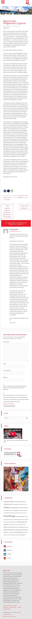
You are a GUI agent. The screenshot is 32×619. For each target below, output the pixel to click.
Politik (5, 532)
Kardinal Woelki (16, 524)
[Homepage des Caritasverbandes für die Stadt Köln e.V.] (13, 454)
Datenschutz (13, 607)
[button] (5, 191)
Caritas (26, 195)
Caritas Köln (8, 510)
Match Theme (6, 616)
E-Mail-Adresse (7, 370)
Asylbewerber (8, 504)
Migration (26, 527)
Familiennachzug (12, 512)
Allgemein (21, 195)
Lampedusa (21, 527)
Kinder (20, 524)
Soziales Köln (19, 532)
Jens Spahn (10, 524)
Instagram (9, 546)
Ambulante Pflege (9, 501)
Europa (7, 512)
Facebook (9, 550)
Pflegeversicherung (22, 530)
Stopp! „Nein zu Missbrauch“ (25, 207)
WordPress (13, 616)
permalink (7, 199)
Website (5, 377)
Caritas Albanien (14, 507)
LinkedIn (9, 554)
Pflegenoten (20, 197)
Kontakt (14, 605)
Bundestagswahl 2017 (22, 504)
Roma (8, 532)
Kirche (24, 524)
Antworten (13, 322)
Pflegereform (12, 530)
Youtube (9, 558)
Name (5, 363)
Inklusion (21, 522)
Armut (23, 501)
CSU (13, 510)
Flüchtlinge (9, 516)
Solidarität (12, 532)
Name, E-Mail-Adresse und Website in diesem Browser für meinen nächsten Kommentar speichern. (15, 387)
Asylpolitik (15, 504)
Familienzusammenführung (21, 512)
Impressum (6, 607)
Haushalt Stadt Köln (13, 522)
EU (4, 512)
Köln (5, 527)
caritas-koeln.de (7, 605)
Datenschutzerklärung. (9, 403)
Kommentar (6, 341)
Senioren (9, 197)
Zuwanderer (22, 535)
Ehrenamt (25, 510)
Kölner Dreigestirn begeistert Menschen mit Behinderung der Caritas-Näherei (7, 211)
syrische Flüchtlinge (10, 534)
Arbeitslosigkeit (18, 501)
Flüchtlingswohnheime (18, 519)
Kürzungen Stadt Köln (12, 527)
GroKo (7, 522)
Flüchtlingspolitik (20, 516)
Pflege (4, 197)
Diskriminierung (18, 510)
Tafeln (17, 534)
